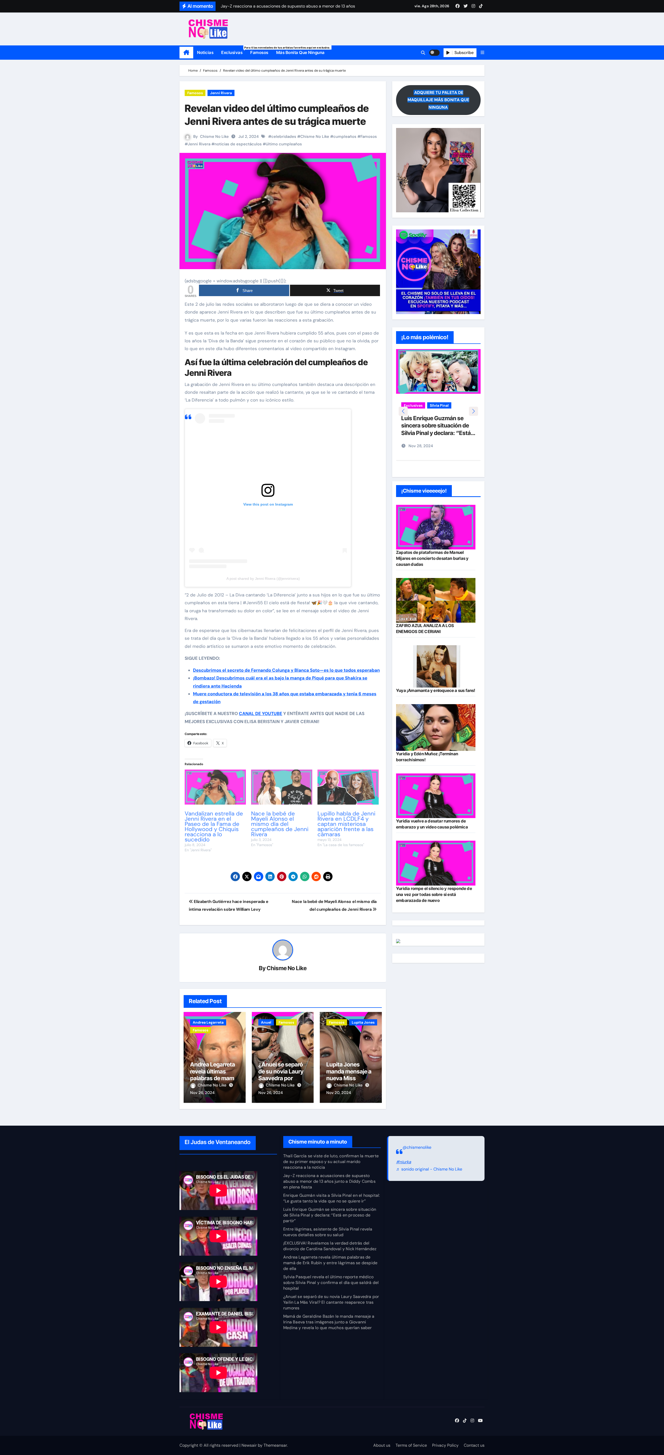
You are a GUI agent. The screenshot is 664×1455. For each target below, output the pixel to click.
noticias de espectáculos (238, 144)
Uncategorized (417, 413)
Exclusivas (233, 50)
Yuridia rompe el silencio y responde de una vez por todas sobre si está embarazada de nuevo (434, 894)
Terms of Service (411, 1445)
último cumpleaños (284, 144)
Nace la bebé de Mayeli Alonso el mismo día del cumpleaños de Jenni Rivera (279, 824)
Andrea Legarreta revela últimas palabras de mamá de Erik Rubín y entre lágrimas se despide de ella (330, 1262)
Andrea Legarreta (208, 1022)
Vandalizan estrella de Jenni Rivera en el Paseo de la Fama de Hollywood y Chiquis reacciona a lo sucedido (214, 826)
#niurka (403, 1162)
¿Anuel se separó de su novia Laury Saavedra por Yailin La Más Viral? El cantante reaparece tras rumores (331, 1302)
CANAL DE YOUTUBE (260, 713)
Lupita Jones (363, 1022)
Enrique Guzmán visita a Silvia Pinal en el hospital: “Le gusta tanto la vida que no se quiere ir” (331, 1198)
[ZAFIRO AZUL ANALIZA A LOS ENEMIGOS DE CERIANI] (435, 600)
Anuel (266, 1022)
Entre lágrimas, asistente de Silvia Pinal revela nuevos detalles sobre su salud (437, 433)
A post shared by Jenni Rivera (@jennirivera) (263, 578)
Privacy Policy (445, 1445)
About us (381, 1445)
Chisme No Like (214, 136)
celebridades (283, 136)
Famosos (259, 52)
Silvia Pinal (439, 405)
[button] (482, 52)
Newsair (249, 1445)
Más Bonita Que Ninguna (300, 52)
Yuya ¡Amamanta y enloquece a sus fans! (435, 690)
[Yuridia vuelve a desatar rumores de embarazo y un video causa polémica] (435, 795)
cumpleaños (344, 136)
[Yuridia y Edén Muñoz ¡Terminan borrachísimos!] (435, 727)
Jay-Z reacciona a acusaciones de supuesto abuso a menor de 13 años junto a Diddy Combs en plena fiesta (329, 1181)
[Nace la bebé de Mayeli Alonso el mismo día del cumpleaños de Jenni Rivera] (281, 787)
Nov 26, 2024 (202, 1092)
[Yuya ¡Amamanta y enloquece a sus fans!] (435, 666)
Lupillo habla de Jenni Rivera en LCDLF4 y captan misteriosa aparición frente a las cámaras (346, 824)
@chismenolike (417, 1147)
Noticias (205, 52)
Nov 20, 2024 (338, 1092)
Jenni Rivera (221, 93)
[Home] (186, 53)
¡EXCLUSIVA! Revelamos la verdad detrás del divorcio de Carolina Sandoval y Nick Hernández (329, 1246)
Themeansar (275, 1445)
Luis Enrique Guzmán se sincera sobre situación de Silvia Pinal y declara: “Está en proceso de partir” (329, 1215)
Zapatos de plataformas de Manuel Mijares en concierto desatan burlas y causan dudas (432, 558)
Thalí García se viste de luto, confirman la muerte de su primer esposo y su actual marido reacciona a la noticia (331, 1161)
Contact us (474, 1445)
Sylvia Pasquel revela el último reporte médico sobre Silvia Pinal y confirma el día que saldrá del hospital (331, 1282)
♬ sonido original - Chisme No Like (429, 1169)
